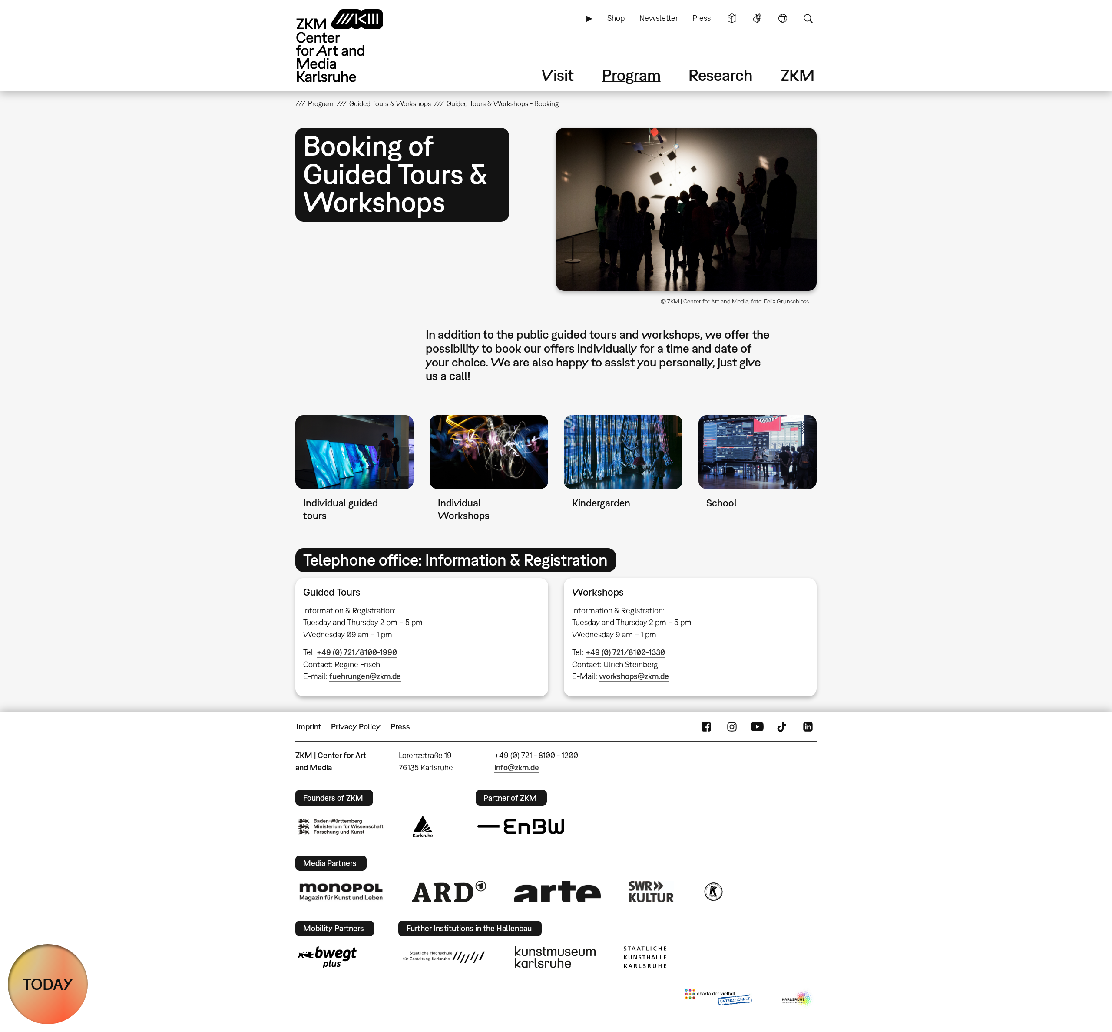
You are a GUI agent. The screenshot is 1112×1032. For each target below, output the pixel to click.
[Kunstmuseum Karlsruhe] (555, 957)
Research (720, 75)
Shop (616, 18)
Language (782, 18)
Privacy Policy (356, 726)
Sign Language (757, 18)
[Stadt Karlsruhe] (423, 826)
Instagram (732, 726)
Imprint (308, 726)
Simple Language (732, 18)
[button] (686, 209)
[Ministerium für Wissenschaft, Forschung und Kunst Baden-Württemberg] (341, 827)
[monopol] (341, 892)
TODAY (48, 984)
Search (808, 18)
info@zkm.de (516, 767)
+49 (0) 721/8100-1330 (625, 652)
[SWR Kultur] (651, 891)
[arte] (557, 891)
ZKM (797, 75)
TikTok (782, 726)
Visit (558, 75)
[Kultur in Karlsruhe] (713, 891)
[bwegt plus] (327, 957)
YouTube (757, 726)
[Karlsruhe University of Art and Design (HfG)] (443, 957)
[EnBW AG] (520, 826)
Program (631, 75)
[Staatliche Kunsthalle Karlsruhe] (645, 957)
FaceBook (706, 726)
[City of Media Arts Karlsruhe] (797, 999)
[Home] (351, 45)
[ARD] (449, 891)
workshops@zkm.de (634, 676)
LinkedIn (808, 726)
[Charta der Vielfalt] (718, 999)
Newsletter (658, 18)
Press (701, 18)
